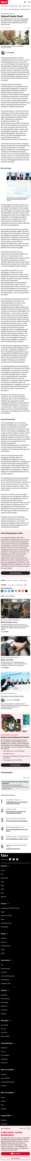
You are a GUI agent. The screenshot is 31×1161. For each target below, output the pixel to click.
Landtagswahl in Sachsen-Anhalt (10, 908)
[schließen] (28, 1128)
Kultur (2, 881)
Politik (2, 870)
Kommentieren (11, 585)
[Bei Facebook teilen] (12, 591)
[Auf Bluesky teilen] (9, 591)
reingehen (4, 1013)
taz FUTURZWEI (5, 1078)
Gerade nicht (23, 1128)
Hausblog (3, 942)
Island (2, 919)
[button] (29, 2)
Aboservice (4, 1124)
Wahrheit (3, 896)
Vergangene (4, 1059)
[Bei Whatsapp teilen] (16, 591)
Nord (2, 893)
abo (2, 964)
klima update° (5, 1002)
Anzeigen (3, 1108)
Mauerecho (4, 1006)
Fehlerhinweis (19, 585)
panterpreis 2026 (6, 983)
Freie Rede (4, 1010)
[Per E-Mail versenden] (2, 591)
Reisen (3, 1097)
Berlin (5, 9)
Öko (2, 874)
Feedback (3, 1120)
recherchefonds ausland (8, 976)
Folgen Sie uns (4, 859)
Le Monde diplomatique (7, 1082)
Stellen (3, 949)
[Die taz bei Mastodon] (10, 860)
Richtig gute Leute (6, 923)
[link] (9, 6)
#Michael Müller (23, 580)
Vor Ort (3, 1051)
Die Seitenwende (5, 946)
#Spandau (9, 580)
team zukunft (4, 1025)
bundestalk (4, 995)
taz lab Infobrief (5, 1036)
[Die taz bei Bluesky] (13, 860)
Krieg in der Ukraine (6, 915)
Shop (2, 1105)
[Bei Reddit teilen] (23, 591)
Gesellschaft (4, 878)
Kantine (3, 1101)
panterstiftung (5, 979)
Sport (2, 885)
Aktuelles (3, 938)
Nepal (2, 912)
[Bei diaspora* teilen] (19, 591)
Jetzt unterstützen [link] (15, 573)
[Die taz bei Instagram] (17, 860)
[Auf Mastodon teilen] (5, 591)
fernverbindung (5, 998)
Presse (3, 953)
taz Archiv (3, 1085)
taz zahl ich (4, 972)
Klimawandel (4, 927)
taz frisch (3, 1029)
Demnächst (4, 1048)
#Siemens (15, 580)
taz (4, 855)
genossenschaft (5, 968)
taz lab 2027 (4, 1062)
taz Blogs (3, 1074)
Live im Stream (5, 1055)
